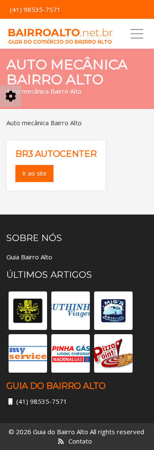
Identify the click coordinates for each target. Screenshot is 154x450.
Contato (80, 441)
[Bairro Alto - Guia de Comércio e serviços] (60, 34)
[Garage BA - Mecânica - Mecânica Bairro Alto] (28, 310)
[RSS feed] (61, 441)
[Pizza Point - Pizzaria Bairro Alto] (113, 353)
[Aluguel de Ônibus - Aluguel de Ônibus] (70, 310)
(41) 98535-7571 (41, 401)
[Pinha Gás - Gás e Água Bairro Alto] (70, 353)
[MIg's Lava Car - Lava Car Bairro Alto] (113, 310)
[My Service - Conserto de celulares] (28, 353)
